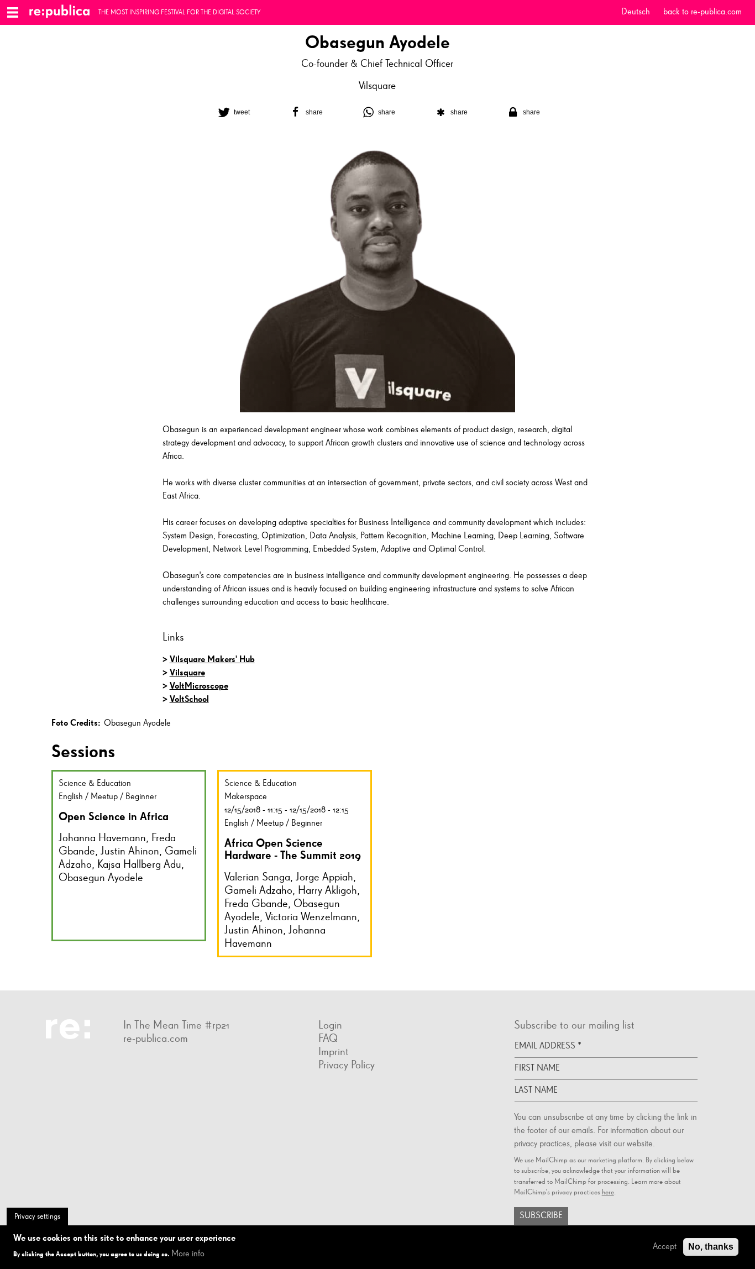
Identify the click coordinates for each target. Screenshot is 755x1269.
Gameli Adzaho (258, 890)
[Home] (63, 12)
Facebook (123, 1064)
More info (188, 1253)
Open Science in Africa (114, 816)
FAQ (328, 1038)
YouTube (167, 1064)
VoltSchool (189, 699)
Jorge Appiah (324, 877)
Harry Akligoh (327, 890)
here (608, 1192)
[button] (232, 112)
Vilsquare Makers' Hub (212, 659)
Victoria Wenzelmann (311, 916)
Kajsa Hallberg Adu (139, 864)
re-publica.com (155, 1038)
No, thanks (710, 1246)
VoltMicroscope (199, 685)
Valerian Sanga (257, 877)
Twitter (156, 1064)
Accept (665, 1246)
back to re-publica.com (702, 12)
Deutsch (635, 12)
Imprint (333, 1051)
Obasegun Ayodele (101, 877)
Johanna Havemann (102, 837)
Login (330, 1025)
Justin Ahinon (130, 851)
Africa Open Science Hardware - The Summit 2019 (292, 849)
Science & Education (95, 783)
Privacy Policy (346, 1065)
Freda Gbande (256, 903)
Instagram (145, 1064)
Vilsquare (377, 86)
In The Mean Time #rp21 (176, 1025)
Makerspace (245, 797)
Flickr (134, 1064)
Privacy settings (37, 1216)
